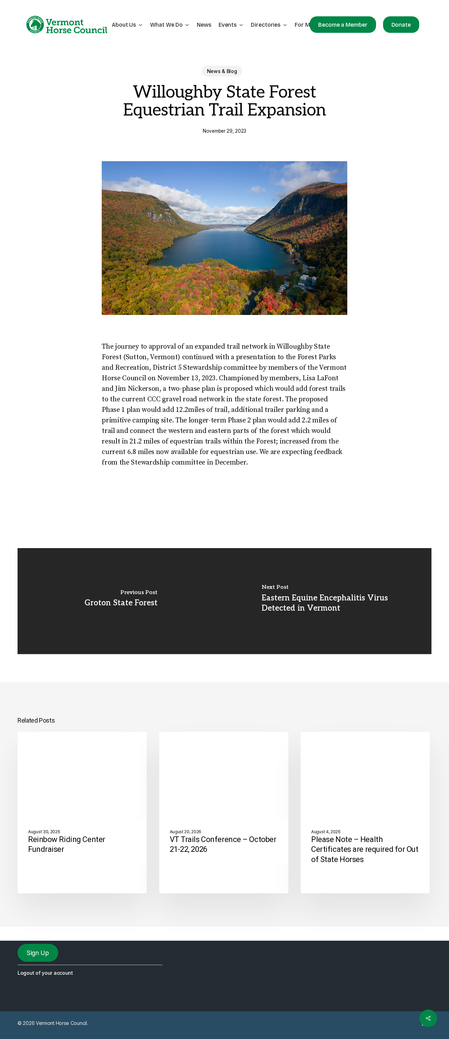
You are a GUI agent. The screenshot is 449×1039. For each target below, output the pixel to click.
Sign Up (38, 952)
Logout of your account (45, 973)
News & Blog (222, 71)
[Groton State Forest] (121, 600)
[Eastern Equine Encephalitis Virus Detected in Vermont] (327, 600)
